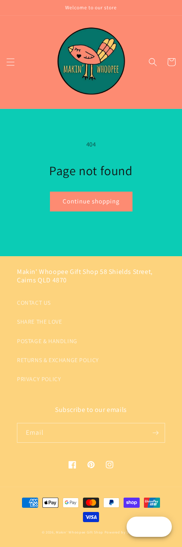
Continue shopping (91, 201)
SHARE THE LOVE (39, 321)
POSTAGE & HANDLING (47, 341)
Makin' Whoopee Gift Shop (79, 532)
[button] (10, 62)
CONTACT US (34, 302)
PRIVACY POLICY (39, 379)
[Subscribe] (155, 433)
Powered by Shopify (123, 532)
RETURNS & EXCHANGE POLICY (58, 360)
